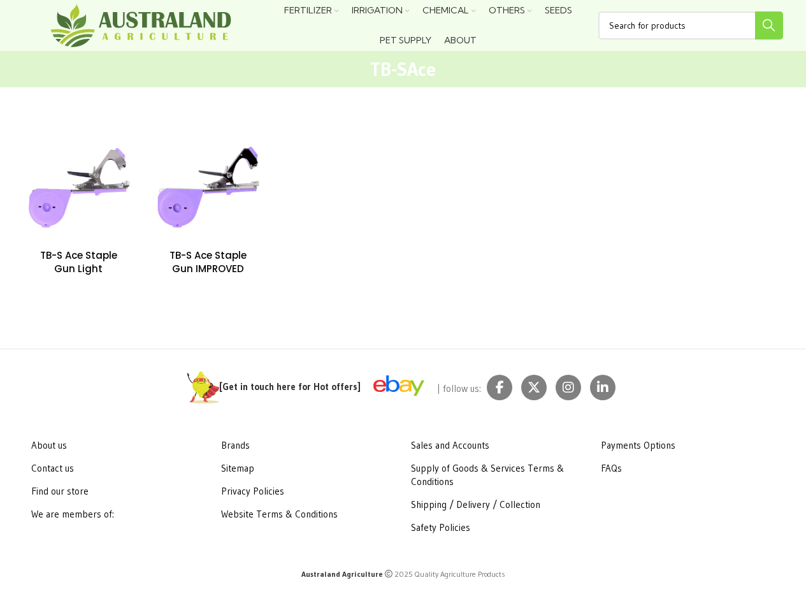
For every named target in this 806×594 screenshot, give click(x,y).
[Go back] (351, 69)
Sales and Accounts (450, 445)
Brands (235, 445)
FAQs (611, 468)
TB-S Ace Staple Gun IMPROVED (208, 262)
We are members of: (72, 514)
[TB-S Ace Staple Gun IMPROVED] (208, 187)
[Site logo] (141, 24)
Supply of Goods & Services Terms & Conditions (487, 475)
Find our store (60, 491)
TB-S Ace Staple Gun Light (78, 262)
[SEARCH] (769, 25)
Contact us (52, 468)
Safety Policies (440, 527)
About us (49, 445)
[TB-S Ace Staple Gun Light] (79, 187)
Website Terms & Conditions (279, 514)
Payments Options (638, 445)
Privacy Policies (252, 491)
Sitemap (237, 468)
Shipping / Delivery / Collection (475, 504)
